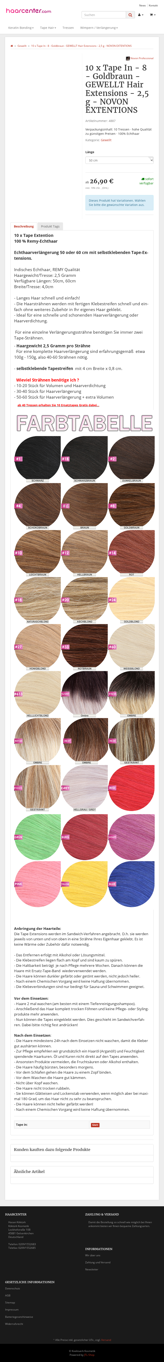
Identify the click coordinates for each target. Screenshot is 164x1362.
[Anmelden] (141, 15)
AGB (7, 1295)
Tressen (68, 28)
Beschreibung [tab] (24, 226)
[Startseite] (11, 46)
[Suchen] (130, 15)
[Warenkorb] (153, 15)
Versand (106, 1340)
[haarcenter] (28, 11)
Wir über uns (92, 1255)
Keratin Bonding (20, 28)
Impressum (12, 1309)
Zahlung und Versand (97, 1262)
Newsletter (91, 1269)
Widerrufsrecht (14, 1324)
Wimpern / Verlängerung (98, 28)
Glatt (95, 1124)
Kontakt (153, 5)
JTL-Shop (89, 1355)
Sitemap (10, 1302)
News (142, 5)
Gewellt (106, 140)
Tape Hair (47, 28)
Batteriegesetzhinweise (19, 1317)
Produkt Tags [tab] (50, 226)
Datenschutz (12, 1288)
